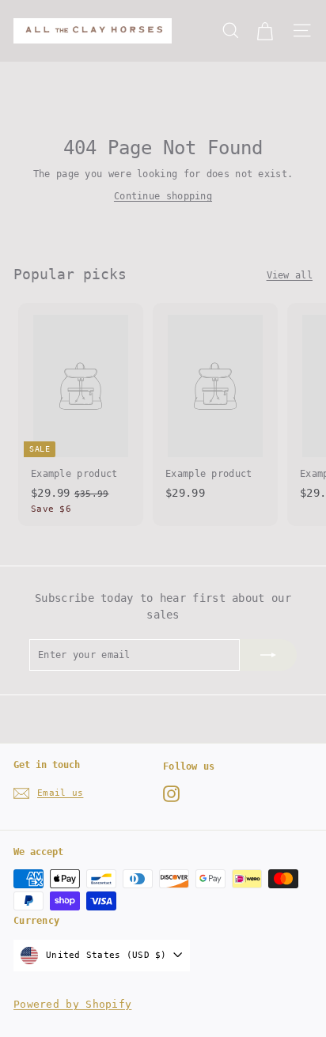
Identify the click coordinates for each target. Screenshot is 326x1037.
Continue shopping (163, 196)
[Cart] (264, 31)
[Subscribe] (268, 655)
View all (290, 275)
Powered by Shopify (72, 1004)
